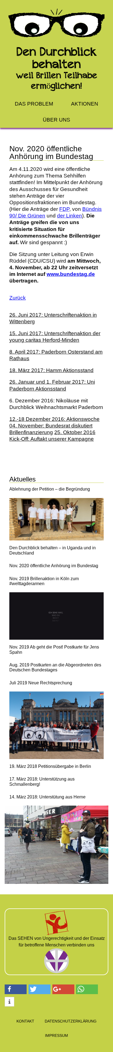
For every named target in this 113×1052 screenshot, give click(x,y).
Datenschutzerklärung (71, 1021)
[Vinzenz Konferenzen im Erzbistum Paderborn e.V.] (56, 950)
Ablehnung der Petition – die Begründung (49, 489)
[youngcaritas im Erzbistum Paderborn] (56, 912)
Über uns (56, 120)
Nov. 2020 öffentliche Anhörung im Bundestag (53, 565)
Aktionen (84, 104)
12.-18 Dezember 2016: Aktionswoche (54, 419)
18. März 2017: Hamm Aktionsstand (51, 370)
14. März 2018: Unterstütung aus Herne (47, 797)
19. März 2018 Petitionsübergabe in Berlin (50, 766)
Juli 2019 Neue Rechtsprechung (40, 682)
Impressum (56, 1035)
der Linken (69, 216)
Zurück (17, 298)
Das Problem (34, 104)
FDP (64, 209)
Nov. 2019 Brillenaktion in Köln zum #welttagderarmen (44, 581)
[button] (16, 989)
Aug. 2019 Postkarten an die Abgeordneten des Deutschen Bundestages (55, 667)
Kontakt (25, 1021)
